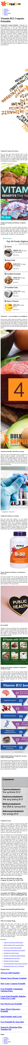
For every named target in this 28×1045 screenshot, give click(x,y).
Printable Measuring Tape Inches (12, 958)
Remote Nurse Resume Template (14, 978)
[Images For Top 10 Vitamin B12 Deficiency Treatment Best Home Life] (14, 550)
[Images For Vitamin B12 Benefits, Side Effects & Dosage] (14, 389)
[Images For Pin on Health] (14, 604)
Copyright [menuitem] (6, 10)
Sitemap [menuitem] (6, 14)
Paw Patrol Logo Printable (11, 1004)
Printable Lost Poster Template (11, 961)
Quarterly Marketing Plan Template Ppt (11, 1028)
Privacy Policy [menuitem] (7, 13)
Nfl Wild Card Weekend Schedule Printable (14, 955)
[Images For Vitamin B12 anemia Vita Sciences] (14, 98)
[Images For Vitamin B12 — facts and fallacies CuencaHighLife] (14, 275)
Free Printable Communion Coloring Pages (12, 990)
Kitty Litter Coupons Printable (13, 984)
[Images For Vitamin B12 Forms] (14, 794)
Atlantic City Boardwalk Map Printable (13, 942)
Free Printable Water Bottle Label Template (14, 950)
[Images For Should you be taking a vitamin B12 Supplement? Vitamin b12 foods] (14, 651)
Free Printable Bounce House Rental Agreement (15, 963)
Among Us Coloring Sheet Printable (13, 947)
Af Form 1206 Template (10, 973)
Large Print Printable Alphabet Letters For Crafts (13, 997)
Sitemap (6, 1043)
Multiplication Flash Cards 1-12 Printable (14, 966)
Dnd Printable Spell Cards (11, 1017)
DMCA (6, 1040)
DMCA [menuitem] (6, 12)
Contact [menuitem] (6, 9)
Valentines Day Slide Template (11, 953)
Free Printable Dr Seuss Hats (12, 1022)
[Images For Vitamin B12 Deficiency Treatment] (14, 490)
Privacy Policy (7, 1041)
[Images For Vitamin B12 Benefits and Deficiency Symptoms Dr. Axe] (14, 191)
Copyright (6, 1038)
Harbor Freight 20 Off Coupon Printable (14, 945)
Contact (6, 1037)
